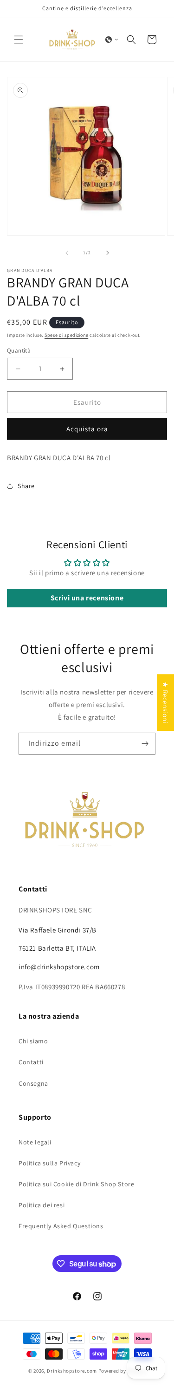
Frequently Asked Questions (61, 1226)
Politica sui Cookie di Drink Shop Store (76, 1184)
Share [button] (26, 486)
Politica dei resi (41, 1205)
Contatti (31, 1062)
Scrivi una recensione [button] (87, 598)
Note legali (35, 1142)
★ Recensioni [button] (165, 702)
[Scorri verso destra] (107, 253)
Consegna (33, 1083)
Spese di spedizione (66, 335)
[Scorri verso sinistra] (67, 253)
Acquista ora (87, 428)
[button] (18, 39)
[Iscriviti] (145, 744)
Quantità (19, 350)
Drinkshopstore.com (72, 1371)
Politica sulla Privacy (49, 1163)
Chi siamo (33, 1041)
